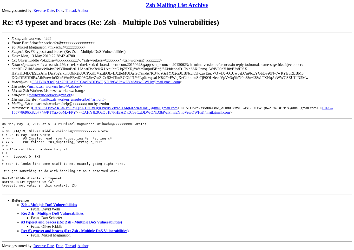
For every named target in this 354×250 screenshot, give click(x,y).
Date (59, 10)
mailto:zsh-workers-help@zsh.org (54, 86)
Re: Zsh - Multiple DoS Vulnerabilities (52, 213)
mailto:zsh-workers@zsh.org (50, 95)
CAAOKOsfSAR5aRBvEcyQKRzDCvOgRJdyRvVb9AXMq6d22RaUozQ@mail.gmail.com (104, 108)
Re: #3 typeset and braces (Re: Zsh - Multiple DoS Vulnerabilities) (75, 231)
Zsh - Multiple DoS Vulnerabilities (49, 205)
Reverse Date (43, 10)
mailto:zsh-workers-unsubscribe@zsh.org (72, 99)
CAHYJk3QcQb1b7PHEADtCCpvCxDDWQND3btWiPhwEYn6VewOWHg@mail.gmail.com (106, 82)
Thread (70, 10)
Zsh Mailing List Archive (177, 5)
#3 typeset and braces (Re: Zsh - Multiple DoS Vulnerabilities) (71, 222)
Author (83, 10)
